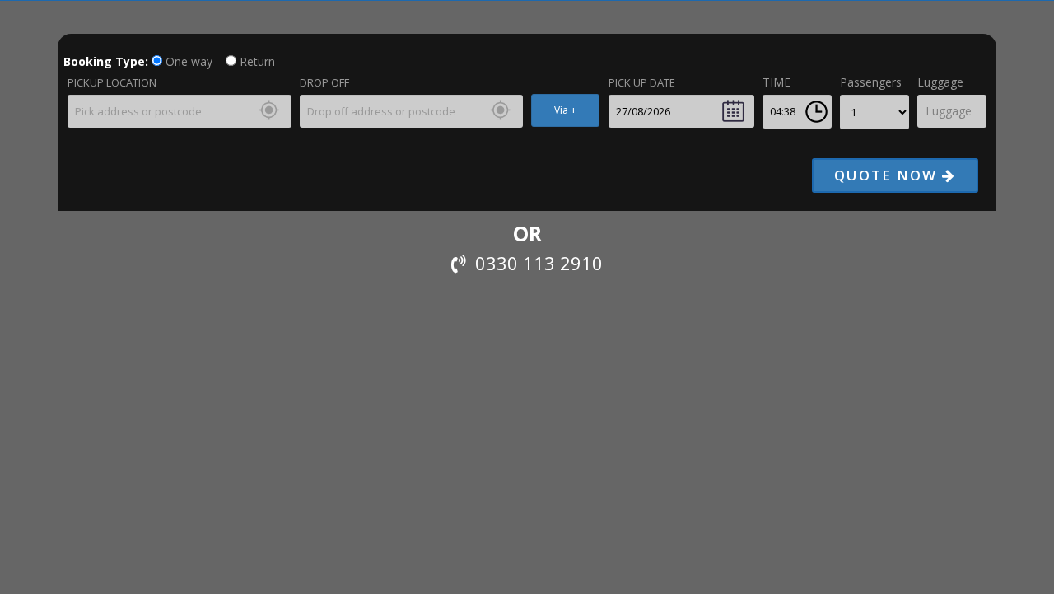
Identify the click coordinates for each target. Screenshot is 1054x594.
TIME (776, 82)
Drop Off (324, 82)
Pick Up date (642, 82)
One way (187, 61)
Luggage (940, 82)
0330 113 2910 (534, 262)
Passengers (871, 82)
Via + (565, 110)
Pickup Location (112, 82)
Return (255, 61)
